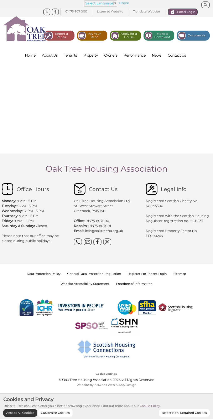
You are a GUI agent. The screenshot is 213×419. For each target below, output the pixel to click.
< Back (123, 3)
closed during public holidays (26, 241)
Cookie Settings (106, 373)
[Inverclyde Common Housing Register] (45, 307)
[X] (107, 241)
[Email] (88, 241)
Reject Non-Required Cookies (184, 413)
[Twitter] (46, 12)
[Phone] (78, 241)
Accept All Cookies (20, 413)
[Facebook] (55, 12)
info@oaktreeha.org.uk (104, 231)
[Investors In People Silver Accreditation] (86, 307)
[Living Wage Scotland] (127, 307)
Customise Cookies (55, 413)
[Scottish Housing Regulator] (176, 307)
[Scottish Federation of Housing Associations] (147, 307)
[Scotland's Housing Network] (106, 325)
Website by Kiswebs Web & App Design (106, 385)
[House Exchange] (33, 307)
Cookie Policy (150, 406)
